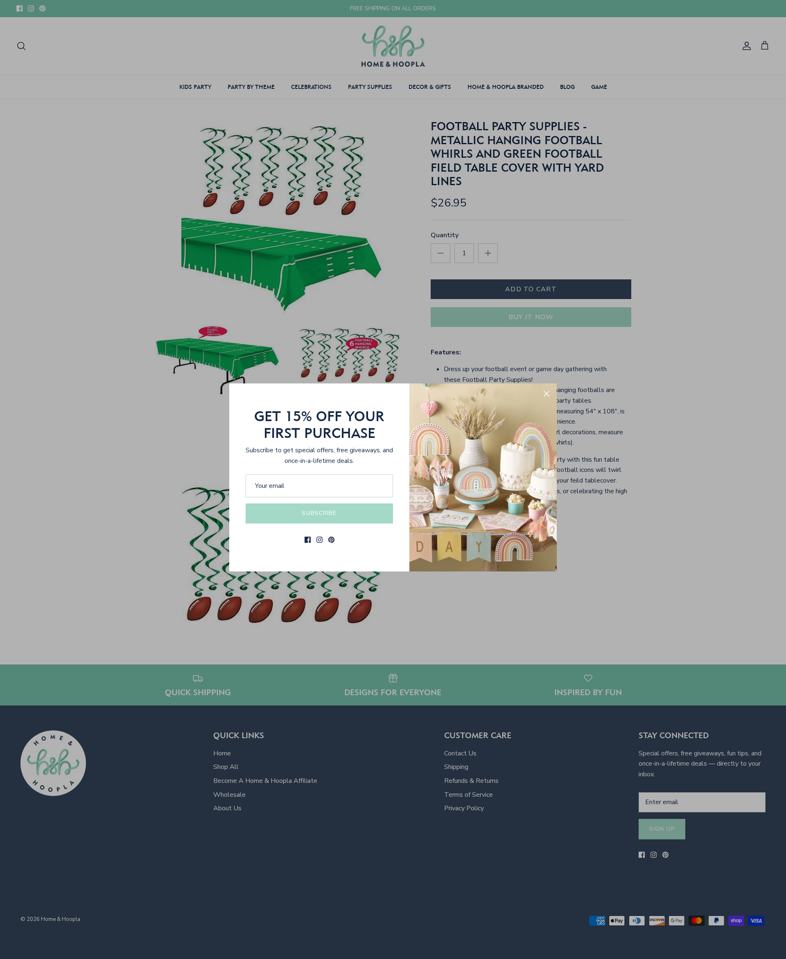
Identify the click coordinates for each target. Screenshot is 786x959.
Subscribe (319, 513)
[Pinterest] (331, 540)
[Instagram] (319, 540)
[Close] (547, 394)
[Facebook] (308, 540)
